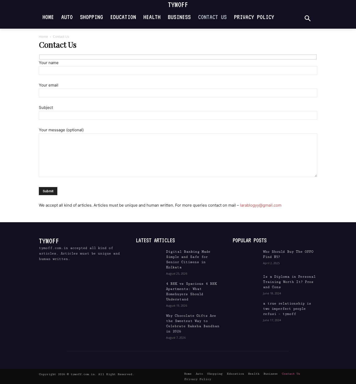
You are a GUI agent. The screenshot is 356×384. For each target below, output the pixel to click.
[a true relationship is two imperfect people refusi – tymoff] (246, 310)
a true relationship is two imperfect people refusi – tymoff (287, 308)
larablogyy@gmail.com (260, 205)
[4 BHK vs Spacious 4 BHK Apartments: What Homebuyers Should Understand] (149, 290)
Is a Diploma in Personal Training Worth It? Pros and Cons (289, 282)
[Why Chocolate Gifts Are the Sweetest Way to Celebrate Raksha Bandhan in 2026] (149, 322)
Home (43, 36)
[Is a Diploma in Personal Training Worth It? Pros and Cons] (246, 283)
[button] (307, 19)
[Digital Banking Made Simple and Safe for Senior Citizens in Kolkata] (149, 258)
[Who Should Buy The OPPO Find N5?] (246, 258)
